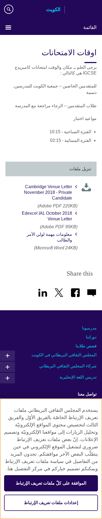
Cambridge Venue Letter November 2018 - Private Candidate (48, 192)
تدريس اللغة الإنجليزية (78, 377)
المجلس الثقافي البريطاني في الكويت (64, 354)
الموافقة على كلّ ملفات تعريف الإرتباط (51, 483)
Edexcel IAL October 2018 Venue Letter (47, 216)
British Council (83, 10)
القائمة (90, 27)
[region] (51, 459)
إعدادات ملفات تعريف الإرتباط (51, 502)
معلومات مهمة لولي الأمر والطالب (49, 237)
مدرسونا (89, 328)
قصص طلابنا (86, 346)
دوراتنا (91, 337)
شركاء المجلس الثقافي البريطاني (68, 366)
